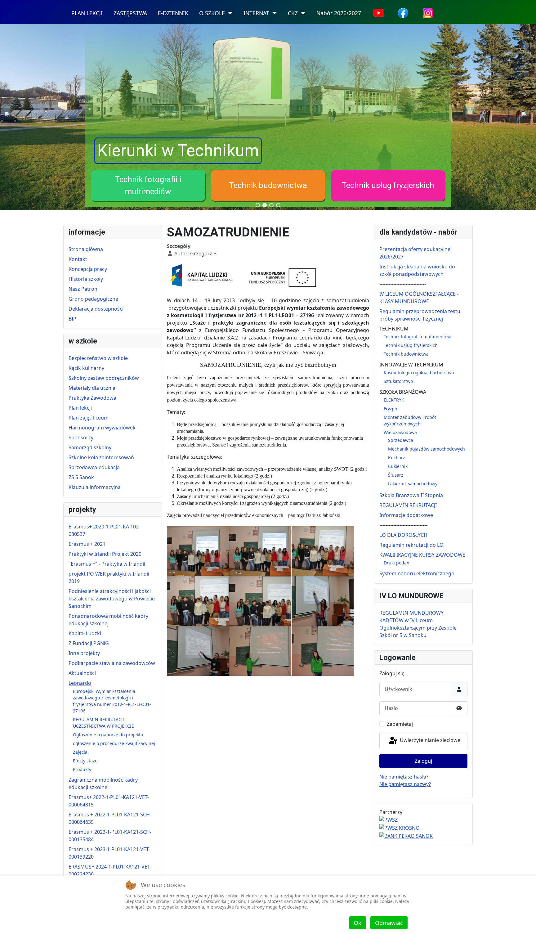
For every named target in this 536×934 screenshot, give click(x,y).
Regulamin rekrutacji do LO (411, 544)
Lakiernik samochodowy (412, 484)
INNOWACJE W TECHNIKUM (411, 364)
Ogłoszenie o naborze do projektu (108, 735)
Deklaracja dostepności (96, 308)
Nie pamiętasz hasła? (403, 776)
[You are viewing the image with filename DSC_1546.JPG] (198, 551)
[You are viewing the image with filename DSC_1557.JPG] (323, 601)
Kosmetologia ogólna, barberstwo (419, 372)
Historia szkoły (86, 279)
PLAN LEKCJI (87, 13)
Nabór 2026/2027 (338, 13)
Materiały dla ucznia (92, 387)
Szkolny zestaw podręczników (104, 378)
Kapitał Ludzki (85, 633)
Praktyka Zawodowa (92, 397)
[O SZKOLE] (229, 13)
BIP (72, 318)
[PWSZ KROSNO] (399, 827)
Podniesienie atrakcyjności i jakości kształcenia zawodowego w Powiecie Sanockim (112, 598)
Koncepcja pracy (88, 269)
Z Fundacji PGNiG (89, 643)
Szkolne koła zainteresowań (101, 457)
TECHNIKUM (394, 328)
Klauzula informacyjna (95, 487)
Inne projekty (84, 653)
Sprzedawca (400, 440)
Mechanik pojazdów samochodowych (426, 449)
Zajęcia (80, 752)
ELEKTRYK (394, 400)
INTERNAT (256, 13)
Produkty (82, 769)
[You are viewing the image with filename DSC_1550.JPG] (323, 551)
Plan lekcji (80, 407)
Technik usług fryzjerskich (388, 185)
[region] (268, 117)
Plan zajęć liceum (89, 417)
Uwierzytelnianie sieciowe (429, 740)
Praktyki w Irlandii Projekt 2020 (105, 553)
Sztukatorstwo (398, 381)
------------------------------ (402, 284)
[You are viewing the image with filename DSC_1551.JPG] (198, 601)
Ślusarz (395, 475)
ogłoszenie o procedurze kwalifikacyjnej (114, 743)
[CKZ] (302, 13)
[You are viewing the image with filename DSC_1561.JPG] (260, 651)
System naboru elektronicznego (416, 573)
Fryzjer (391, 408)
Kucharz (396, 457)
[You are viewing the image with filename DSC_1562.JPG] (323, 651)
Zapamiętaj (400, 724)
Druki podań (396, 563)
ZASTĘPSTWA (130, 13)
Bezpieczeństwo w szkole (98, 358)
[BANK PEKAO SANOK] (406, 835)
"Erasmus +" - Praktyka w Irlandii (107, 563)
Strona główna (86, 249)
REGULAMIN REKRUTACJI (408, 505)
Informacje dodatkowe (406, 515)
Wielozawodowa (400, 432)
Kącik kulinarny (86, 368)
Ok (357, 923)
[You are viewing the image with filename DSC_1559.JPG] (198, 651)
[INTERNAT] (273, 13)
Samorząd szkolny (90, 447)
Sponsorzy (81, 437)
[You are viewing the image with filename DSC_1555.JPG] (260, 601)
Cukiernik (398, 466)
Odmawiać (389, 923)
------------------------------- (403, 525)
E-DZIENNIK (173, 13)
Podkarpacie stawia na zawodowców (112, 663)
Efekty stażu (85, 761)
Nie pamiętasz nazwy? (405, 784)
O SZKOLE (212, 13)
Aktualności (82, 673)
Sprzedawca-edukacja (94, 467)
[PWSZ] (388, 819)
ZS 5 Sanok (81, 477)
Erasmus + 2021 (87, 544)
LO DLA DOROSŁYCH (403, 535)
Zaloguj (423, 760)
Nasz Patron (83, 288)
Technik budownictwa (268, 185)
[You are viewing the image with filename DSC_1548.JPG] (260, 551)
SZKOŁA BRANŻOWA (402, 391)
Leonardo (80, 683)
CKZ (293, 13)
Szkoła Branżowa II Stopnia (411, 495)
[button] (148, 185)
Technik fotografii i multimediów (417, 336)
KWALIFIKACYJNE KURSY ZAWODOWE (422, 554)
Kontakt (78, 259)
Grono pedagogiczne (93, 298)
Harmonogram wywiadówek (102, 427)
